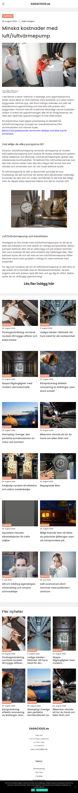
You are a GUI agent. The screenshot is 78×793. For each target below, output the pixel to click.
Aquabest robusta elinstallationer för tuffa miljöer (16, 536)
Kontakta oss (39, 780)
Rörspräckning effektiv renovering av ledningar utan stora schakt (57, 387)
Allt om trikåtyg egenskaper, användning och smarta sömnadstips (19, 587)
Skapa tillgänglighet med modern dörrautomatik (17, 385)
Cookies (39, 776)
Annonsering (39, 768)
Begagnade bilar (50, 485)
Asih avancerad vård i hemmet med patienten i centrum (55, 587)
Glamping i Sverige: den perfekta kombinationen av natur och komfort (18, 438)
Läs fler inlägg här (39, 283)
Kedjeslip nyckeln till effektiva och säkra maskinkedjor (19, 487)
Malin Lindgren (28, 21)
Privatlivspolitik (42, 790)
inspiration (8, 16)
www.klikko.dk (41, 749)
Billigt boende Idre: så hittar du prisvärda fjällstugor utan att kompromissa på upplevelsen (57, 536)
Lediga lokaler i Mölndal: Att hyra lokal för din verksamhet (57, 334)
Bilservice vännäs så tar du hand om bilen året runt (56, 436)
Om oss (39, 772)
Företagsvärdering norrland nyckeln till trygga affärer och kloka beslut (19, 336)
